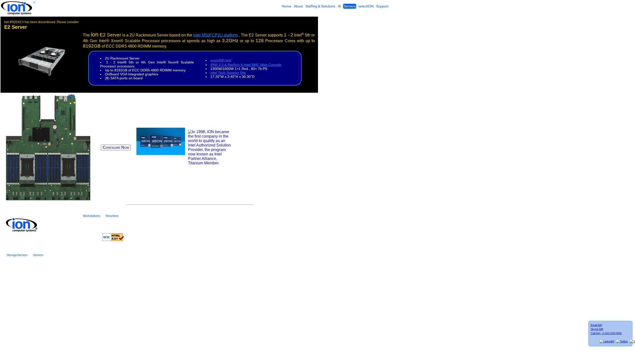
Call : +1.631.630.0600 (606, 333)
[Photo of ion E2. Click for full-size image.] (40, 75)
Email (596, 325)
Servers (350, 6)
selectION (366, 6)
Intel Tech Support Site (228, 73)
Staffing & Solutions (320, 6)
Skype (597, 328)
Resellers (112, 216)
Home (286, 6)
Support (382, 6)
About (298, 6)
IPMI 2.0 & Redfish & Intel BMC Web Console (245, 65)
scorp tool (220, 60)
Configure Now (116, 147)
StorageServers (17, 255)
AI (339, 6)
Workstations (91, 216)
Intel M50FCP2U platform (215, 35)
